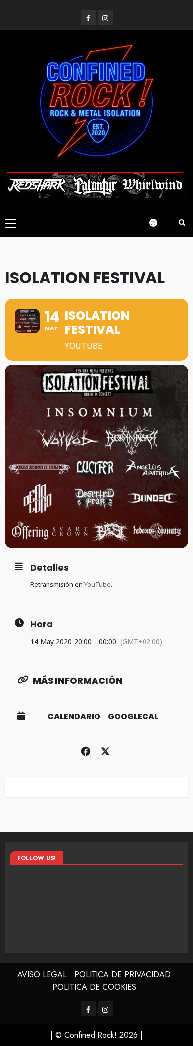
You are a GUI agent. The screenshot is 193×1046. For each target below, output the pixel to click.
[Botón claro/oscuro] (158, 223)
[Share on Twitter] (105, 749)
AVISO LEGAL (42, 974)
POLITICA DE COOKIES (94, 987)
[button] (10, 222)
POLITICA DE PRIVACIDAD (122, 974)
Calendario (74, 716)
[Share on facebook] (85, 749)
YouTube (97, 584)
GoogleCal (133, 716)
